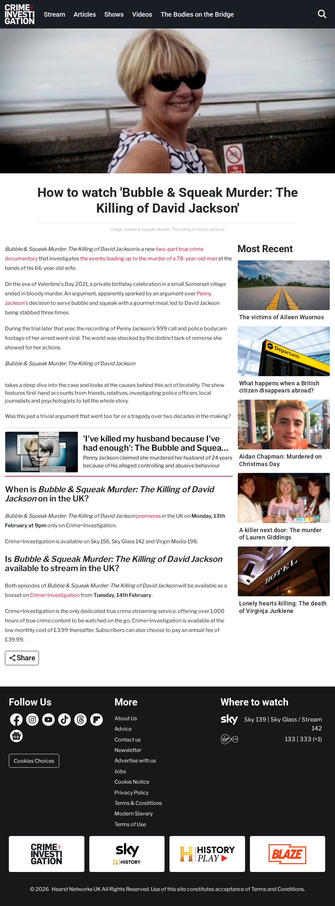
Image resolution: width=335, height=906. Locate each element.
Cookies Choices (34, 761)
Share (26, 658)
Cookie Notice (132, 781)
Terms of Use (130, 824)
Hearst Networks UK (77, 889)
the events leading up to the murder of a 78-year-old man (148, 258)
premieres (148, 516)
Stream (54, 14)
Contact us (128, 739)
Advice (123, 728)
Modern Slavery (134, 813)
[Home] (19, 14)
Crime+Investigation (54, 595)
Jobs (120, 771)
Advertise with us (135, 760)
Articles (85, 14)
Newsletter (128, 750)
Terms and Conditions (277, 889)
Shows (114, 14)
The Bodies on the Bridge (197, 14)
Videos (142, 14)
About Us (126, 718)
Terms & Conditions (138, 803)
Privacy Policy (132, 792)
